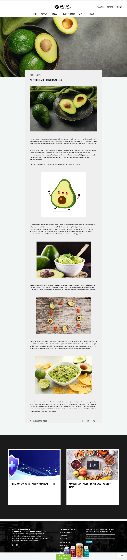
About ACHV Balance (67, 532)
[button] (63, 557)
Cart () (119, 7)
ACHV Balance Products (67, 529)
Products (54, 14)
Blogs (91, 14)
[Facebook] (12, 545)
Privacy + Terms (65, 539)
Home (35, 14)
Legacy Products (69, 14)
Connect (44, 14)
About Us (82, 14)
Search (110, 6)
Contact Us (63, 535)
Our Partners (64, 552)
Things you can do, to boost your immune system (33, 483)
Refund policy (64, 545)
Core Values (64, 548)
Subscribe (89, 542)
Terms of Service (65, 542)
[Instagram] (17, 545)
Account (100, 6)
